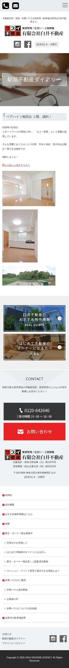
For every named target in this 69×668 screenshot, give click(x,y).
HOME (8, 495)
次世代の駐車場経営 (15, 617)
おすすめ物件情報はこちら (19, 514)
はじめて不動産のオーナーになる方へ (26, 552)
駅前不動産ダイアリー (13, 638)
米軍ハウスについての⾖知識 (22, 608)
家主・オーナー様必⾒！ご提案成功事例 (27, 561)
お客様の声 (12, 599)
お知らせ (7, 634)
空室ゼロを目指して (17, 542)
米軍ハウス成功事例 (17, 589)
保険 (7, 523)
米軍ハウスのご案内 (15, 580)
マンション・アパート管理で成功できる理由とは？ (33, 571)
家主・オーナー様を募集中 (19, 533)
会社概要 (9, 504)
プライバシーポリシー (13, 643)
